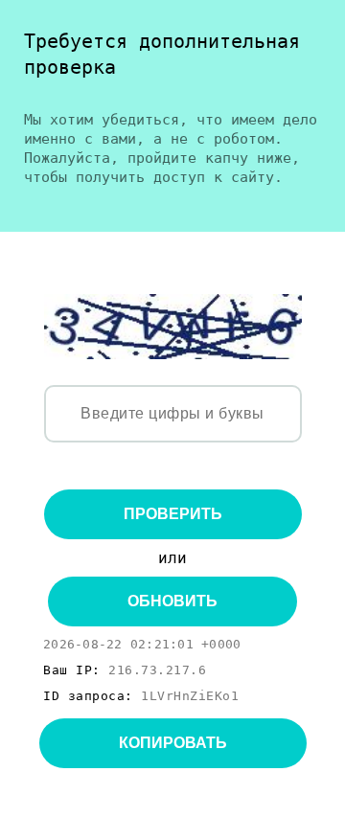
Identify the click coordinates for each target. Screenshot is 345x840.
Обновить (172, 601)
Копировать (173, 743)
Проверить (173, 514)
